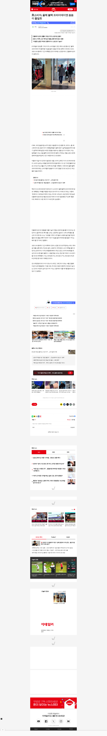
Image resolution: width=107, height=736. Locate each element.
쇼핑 (48, 307)
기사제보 (48, 729)
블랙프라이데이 (40, 307)
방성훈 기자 (41, 26)
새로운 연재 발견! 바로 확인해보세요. (52, 134)
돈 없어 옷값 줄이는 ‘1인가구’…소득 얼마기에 (46, 180)
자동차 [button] (68, 537)
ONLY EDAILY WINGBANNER (53, 9)
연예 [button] (68, 452)
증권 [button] (53, 452)
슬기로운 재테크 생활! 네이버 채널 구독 (53, 132)
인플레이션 (61, 307)
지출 (54, 307)
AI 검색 (70, 9)
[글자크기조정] (71, 27)
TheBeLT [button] (53, 537)
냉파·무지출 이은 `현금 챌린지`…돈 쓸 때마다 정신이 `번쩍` (49, 182)
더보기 (72, 509)
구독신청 (59, 729)
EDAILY (32, 9)
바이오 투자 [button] (39, 537)
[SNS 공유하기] (74, 27)
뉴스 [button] (39, 452)
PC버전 (71, 729)
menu (75, 9)
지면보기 (36, 729)
